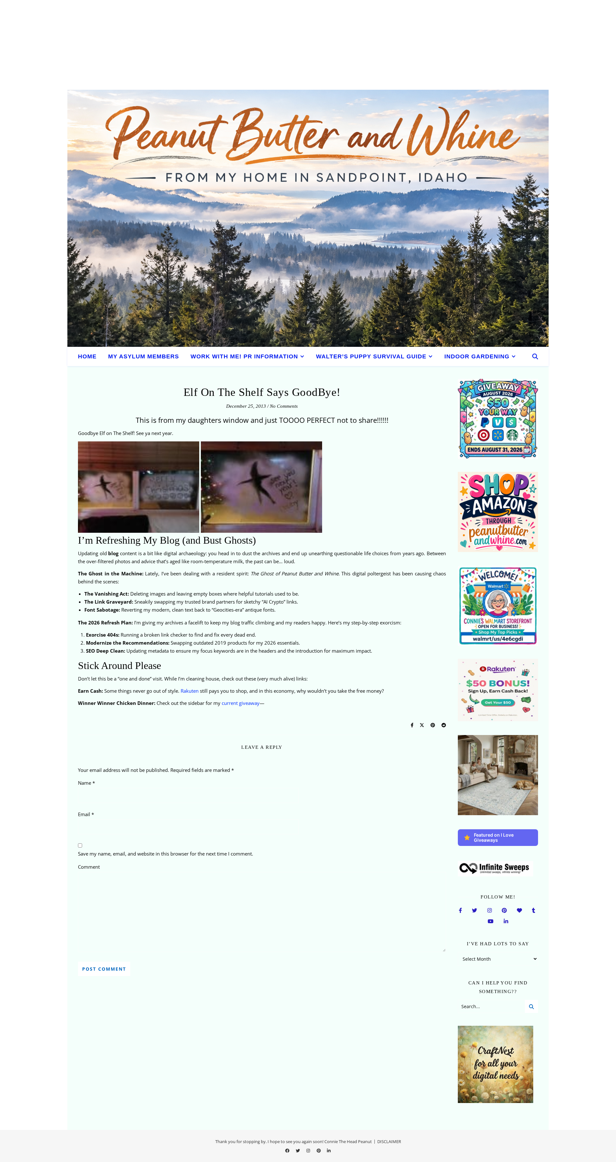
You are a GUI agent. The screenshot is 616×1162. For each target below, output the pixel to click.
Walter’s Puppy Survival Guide (371, 356)
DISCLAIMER (389, 1141)
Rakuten (190, 691)
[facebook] (287, 1151)
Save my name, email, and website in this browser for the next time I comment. (165, 853)
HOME (87, 356)
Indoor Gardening (476, 356)
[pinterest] (319, 1151)
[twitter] (298, 1151)
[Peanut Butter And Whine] (308, 218)
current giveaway (241, 703)
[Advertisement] (192, 45)
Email (86, 814)
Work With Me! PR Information (244, 356)
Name (86, 783)
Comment (89, 867)
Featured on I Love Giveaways (494, 837)
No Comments (284, 406)
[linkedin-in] (328, 1151)
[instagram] (308, 1151)
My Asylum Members (143, 356)
